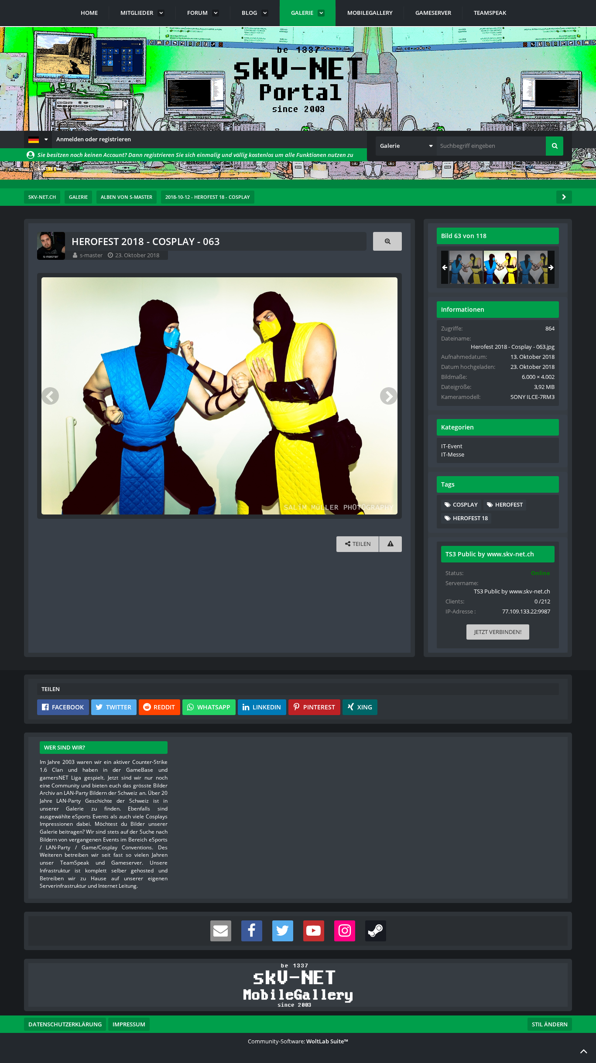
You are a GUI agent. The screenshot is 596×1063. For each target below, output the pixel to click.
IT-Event (451, 446)
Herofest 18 (470, 518)
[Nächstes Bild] (388, 396)
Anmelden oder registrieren (93, 139)
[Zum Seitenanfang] (584, 1051)
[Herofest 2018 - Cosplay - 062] (466, 267)
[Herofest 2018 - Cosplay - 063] (500, 267)
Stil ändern (550, 1024)
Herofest (509, 504)
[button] (38, 139)
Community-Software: (298, 1041)
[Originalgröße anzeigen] (387, 241)
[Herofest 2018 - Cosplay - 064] (534, 267)
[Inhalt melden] (390, 544)
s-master (91, 255)
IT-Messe (452, 454)
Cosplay (465, 504)
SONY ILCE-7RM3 (532, 397)
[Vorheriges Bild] (50, 396)
